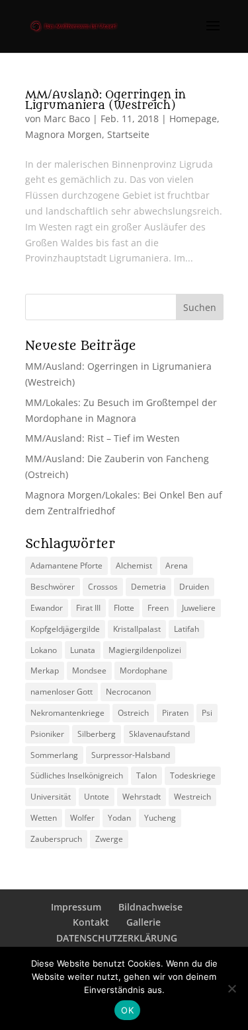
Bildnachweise (150, 907)
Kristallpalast (137, 629)
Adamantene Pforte (66, 565)
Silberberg (96, 733)
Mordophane (143, 670)
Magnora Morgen (63, 134)
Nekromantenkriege (67, 712)
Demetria (148, 586)
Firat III (88, 607)
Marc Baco (67, 118)
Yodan (119, 817)
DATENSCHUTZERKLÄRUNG (116, 938)
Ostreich (133, 712)
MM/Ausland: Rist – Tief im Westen (102, 438)
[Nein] (231, 988)
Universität (50, 796)
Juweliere (199, 607)
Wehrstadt (141, 796)
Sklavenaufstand (159, 733)
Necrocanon (128, 691)
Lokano (43, 650)
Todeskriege (193, 775)
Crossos (103, 586)
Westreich (192, 796)
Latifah (186, 629)
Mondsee (89, 670)
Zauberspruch (56, 838)
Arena (176, 565)
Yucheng (160, 817)
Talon (146, 775)
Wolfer (82, 817)
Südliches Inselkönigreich (76, 775)
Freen (158, 607)
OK (127, 1010)
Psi (207, 712)
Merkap (44, 670)
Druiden (194, 586)
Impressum (76, 907)
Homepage (193, 118)
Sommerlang (54, 755)
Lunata (82, 650)
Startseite (128, 134)
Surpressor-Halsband (130, 755)
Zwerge (109, 838)
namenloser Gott (61, 691)
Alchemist (134, 565)
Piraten (175, 712)
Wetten (43, 817)
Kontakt (91, 922)
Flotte (124, 607)
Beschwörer (52, 586)
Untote (96, 796)
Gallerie (143, 922)
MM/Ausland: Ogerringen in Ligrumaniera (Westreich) (105, 100)
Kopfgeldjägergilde (65, 629)
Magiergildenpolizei (144, 650)
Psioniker (47, 733)
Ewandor (46, 607)
